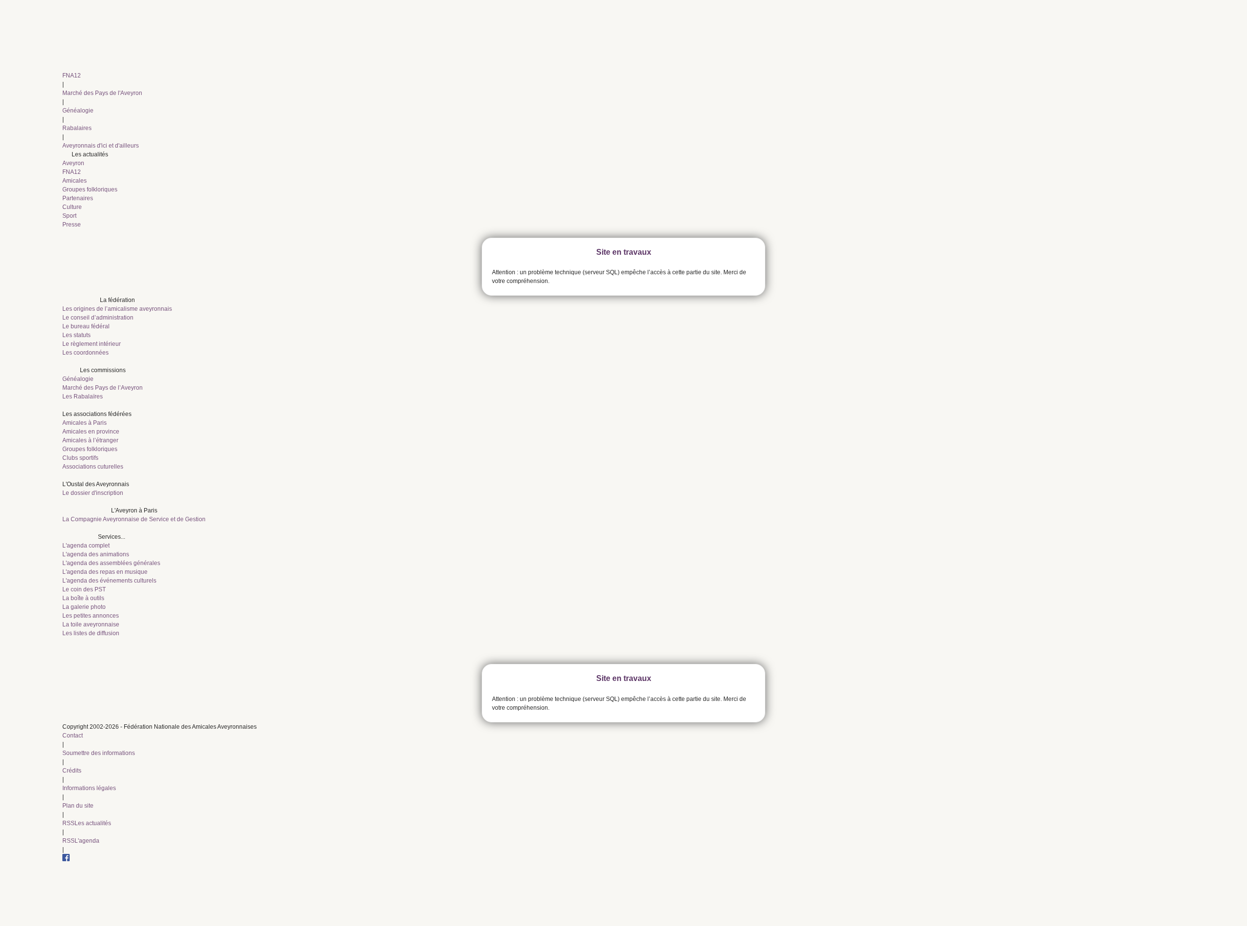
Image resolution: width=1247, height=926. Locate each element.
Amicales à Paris (84, 422)
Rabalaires (77, 128)
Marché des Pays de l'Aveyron (102, 93)
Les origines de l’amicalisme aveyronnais (117, 308)
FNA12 (71, 75)
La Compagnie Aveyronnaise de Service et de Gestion (134, 519)
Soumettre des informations (98, 753)
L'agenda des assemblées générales (111, 563)
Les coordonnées (85, 352)
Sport (69, 215)
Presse (71, 224)
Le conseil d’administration (97, 317)
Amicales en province (90, 431)
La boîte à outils (83, 598)
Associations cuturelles (92, 466)
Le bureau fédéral (86, 326)
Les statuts (76, 335)
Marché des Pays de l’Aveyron (102, 387)
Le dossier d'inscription (92, 493)
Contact (72, 735)
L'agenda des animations (95, 554)
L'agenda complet (86, 545)
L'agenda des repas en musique (105, 571)
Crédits (71, 770)
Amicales (74, 180)
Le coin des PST (84, 589)
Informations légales (89, 788)
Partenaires (77, 198)
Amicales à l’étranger (90, 440)
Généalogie (78, 110)
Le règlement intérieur (91, 343)
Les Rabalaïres (82, 396)
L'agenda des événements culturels (109, 580)
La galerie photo (84, 607)
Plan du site (78, 805)
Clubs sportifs (80, 457)
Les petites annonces (90, 615)
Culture (72, 207)
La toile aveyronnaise (90, 624)
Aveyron (73, 163)
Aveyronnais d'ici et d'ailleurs (100, 145)
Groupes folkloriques (89, 189)
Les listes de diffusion (90, 633)
